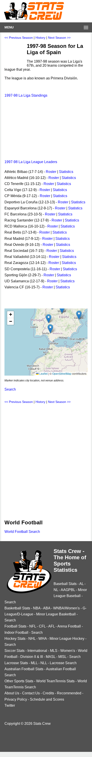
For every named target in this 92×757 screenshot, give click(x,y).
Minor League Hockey (67, 638)
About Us (11, 693)
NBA (36, 608)
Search (10, 389)
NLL (43, 663)
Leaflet (43, 373)
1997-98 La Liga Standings (25, 95)
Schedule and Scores (47, 699)
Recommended (69, 693)
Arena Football (69, 626)
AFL (51, 626)
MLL (34, 663)
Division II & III (31, 657)
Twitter (9, 705)
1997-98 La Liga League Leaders (30, 162)
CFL (42, 626)
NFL (32, 626)
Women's (67, 651)
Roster (51, 172)
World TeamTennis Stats (55, 681)
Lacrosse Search (63, 663)
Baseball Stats (65, 584)
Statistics (66, 172)
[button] (62, 308)
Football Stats (15, 626)
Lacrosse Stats (16, 663)
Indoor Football (16, 632)
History (40, 37)
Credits (48, 693)
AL (81, 584)
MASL (50, 657)
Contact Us (31, 693)
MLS (53, 651)
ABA (46, 608)
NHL (32, 638)
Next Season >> (59, 37)
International (37, 651)
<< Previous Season (18, 37)
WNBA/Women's (66, 608)
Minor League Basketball (56, 614)
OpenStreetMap (61, 373)
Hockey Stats (14, 638)
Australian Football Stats (23, 669)
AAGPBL (68, 590)
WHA (42, 638)
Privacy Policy (15, 699)
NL (56, 590)
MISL (62, 657)
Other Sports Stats (18, 681)
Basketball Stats (17, 608)
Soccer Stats (14, 651)
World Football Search (22, 532)
